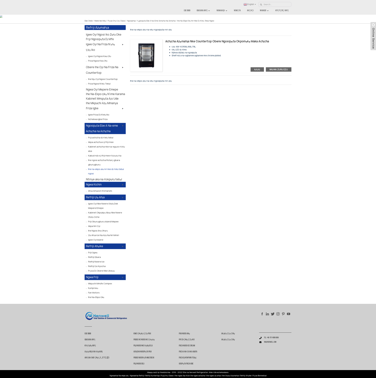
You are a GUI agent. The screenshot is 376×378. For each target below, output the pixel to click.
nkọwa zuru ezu (279, 69)
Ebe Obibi (187, 10)
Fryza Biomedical (260, 376)
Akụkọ (250, 10)
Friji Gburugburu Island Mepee (103, 221)
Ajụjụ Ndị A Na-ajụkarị (94, 352)
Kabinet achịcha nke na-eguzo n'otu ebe (106, 148)
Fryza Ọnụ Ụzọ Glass (116, 21)
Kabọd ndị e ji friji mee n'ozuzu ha (104, 155)
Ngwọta (237, 10)
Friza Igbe (92, 108)
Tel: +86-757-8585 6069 (271, 338)
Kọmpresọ (93, 288)
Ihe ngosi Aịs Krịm (182, 376)
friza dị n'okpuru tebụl (188, 358)
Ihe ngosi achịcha (197, 376)
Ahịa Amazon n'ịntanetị (100, 190)
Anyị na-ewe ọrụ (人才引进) (97, 358)
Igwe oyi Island (95, 239)
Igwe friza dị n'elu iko (98, 114)
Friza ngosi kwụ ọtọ (97, 60)
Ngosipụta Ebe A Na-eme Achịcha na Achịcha (156, 21)
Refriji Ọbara (94, 257)
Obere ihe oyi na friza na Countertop (102, 70)
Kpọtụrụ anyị (281, 10)
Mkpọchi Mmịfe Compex (100, 283)
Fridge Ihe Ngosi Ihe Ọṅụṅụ (144, 339)
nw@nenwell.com (270, 342)
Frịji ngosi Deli (139, 364)
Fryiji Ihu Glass (167, 376)
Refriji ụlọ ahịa (95, 197)
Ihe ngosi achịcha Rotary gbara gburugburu (104, 162)
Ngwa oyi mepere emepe (102, 89)
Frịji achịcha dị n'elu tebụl (100, 137)
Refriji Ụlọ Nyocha (97, 266)
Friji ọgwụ (92, 252)
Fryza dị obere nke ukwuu (101, 270)
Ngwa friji (92, 277)
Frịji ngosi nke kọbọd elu (143, 346)
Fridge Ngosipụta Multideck (144, 358)
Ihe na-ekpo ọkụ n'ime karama (105, 94)
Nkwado (263, 10)
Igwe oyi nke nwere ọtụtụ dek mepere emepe (103, 205)
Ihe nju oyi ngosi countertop (103, 79)
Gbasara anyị (202, 10)
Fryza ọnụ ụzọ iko (186, 339)
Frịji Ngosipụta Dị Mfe (100, 39)
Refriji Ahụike (94, 246)
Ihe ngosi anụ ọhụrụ (98, 230)
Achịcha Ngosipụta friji (143, 352)
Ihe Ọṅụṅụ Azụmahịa (230, 376)
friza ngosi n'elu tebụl (99, 83)
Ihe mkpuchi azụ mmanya (102, 103)
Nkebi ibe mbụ (100, 21)
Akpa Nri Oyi (94, 226)
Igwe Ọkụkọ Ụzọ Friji (142, 333)
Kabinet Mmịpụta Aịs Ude (102, 98)
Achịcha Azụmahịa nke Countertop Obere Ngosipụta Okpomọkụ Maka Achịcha (217, 41)
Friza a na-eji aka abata (188, 352)
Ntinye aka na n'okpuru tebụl (104, 179)
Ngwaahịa (221, 10)
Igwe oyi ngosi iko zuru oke (103, 34)
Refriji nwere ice (96, 261)
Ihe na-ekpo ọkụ (96, 297)
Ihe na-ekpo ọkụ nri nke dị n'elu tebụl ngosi (195, 21)
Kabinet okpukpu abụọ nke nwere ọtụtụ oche (105, 214)
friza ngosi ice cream (187, 346)
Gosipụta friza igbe (186, 364)
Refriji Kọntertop (152, 376)
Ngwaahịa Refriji (137, 376)
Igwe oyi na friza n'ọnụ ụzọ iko (100, 47)
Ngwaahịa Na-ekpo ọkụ (119, 376)
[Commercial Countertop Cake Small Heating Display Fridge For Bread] (146, 55)
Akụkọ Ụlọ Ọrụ (228, 333)
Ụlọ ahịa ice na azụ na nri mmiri (103, 235)
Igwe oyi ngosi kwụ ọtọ (99, 56)
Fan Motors (94, 292)
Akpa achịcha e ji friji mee (101, 142)
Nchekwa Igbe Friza (98, 119)
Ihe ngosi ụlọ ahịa (213, 376)
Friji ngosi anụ (184, 333)
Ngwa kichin (93, 184)
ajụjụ (257, 69)
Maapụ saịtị (152, 372)
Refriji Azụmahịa (97, 28)
